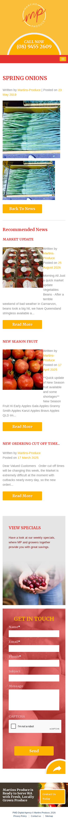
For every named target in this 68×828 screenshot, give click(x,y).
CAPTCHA (17, 716)
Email (14, 641)
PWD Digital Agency (22, 812)
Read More (22, 324)
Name (14, 627)
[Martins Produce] (34, 15)
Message (16, 686)
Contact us (36, 816)
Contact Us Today (49, 797)
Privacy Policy (20, 816)
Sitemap (49, 816)
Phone (15, 656)
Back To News (22, 208)
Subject (14, 671)
